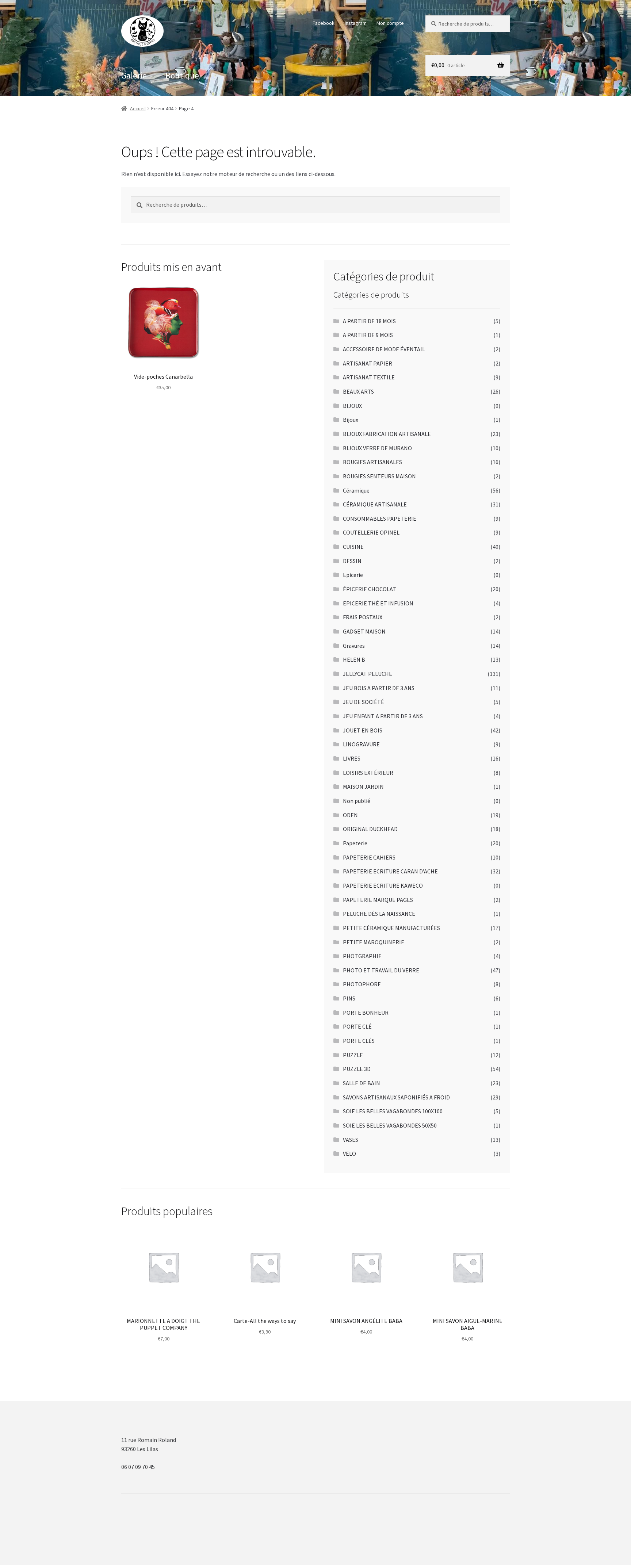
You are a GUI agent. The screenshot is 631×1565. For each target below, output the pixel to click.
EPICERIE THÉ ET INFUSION (378, 603)
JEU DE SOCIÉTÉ (363, 701)
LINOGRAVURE (361, 744)
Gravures (354, 645)
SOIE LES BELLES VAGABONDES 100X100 (393, 1111)
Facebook (323, 23)
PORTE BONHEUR (366, 1012)
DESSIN (352, 561)
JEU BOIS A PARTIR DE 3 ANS (378, 688)
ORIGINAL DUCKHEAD (370, 829)
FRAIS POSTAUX (362, 617)
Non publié (356, 800)
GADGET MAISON (364, 631)
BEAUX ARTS (358, 391)
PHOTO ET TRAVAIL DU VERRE (381, 970)
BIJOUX (352, 405)
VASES (350, 1139)
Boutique (182, 75)
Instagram (356, 23)
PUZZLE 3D (357, 1068)
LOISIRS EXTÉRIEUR (368, 772)
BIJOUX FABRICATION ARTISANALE (387, 433)
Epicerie (353, 574)
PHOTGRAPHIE (362, 956)
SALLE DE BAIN (361, 1083)
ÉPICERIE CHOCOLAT (369, 589)
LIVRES (351, 758)
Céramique (356, 490)
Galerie (134, 75)
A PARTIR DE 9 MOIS (368, 334)
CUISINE (353, 546)
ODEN (350, 815)
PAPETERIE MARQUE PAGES (378, 899)
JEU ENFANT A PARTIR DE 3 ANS (383, 716)
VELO (349, 1153)
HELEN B (354, 659)
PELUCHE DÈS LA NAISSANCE (379, 913)
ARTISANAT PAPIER (367, 363)
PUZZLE (353, 1055)
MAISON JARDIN (363, 786)
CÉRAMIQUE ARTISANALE (375, 504)
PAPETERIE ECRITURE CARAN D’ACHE (390, 871)
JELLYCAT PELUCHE (367, 673)
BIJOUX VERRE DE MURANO (377, 448)
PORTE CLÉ (357, 1026)
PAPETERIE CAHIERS (369, 857)
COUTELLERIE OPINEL (371, 532)
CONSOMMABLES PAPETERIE (379, 518)
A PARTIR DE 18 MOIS (369, 321)
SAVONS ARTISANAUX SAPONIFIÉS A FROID (396, 1097)
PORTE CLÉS (359, 1040)
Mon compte (390, 23)
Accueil (138, 108)
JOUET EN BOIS (362, 730)
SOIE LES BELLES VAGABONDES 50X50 (390, 1125)
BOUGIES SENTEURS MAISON (379, 476)
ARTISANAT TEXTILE (369, 377)
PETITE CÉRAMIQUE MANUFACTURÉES (391, 927)
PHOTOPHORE (362, 984)
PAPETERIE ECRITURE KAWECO (383, 885)
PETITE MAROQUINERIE (373, 942)
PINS (349, 998)
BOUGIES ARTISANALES (372, 462)
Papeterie (355, 843)
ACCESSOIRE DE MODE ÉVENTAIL (384, 349)
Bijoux (350, 419)
